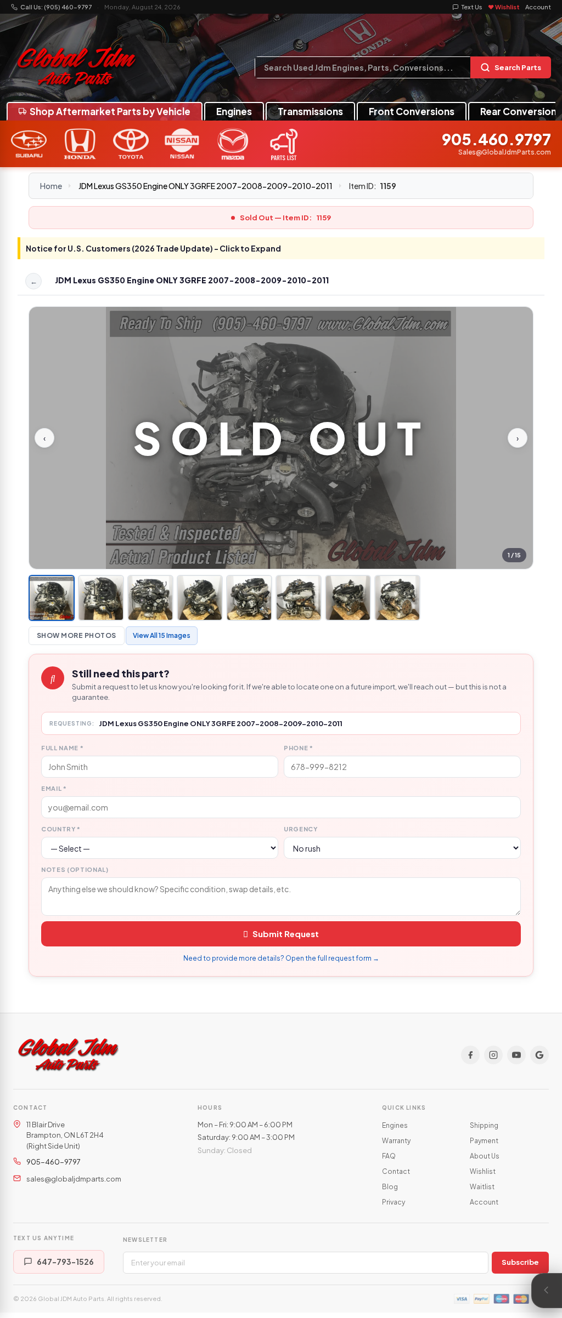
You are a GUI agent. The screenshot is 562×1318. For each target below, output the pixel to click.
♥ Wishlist (504, 6)
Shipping (484, 1125)
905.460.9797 (496, 139)
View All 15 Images (161, 635)
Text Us (472, 6)
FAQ (389, 1156)
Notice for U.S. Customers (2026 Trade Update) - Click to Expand (153, 248)
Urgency (301, 828)
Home (51, 186)
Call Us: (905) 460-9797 (56, 6)
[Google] (539, 1055)
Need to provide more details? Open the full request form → (281, 958)
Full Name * (62, 747)
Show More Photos (76, 635)
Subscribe (520, 1262)
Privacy (393, 1202)
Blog (390, 1187)
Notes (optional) (75, 869)
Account (538, 6)
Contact (396, 1171)
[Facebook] (470, 1055)
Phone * (298, 747)
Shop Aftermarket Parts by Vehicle (110, 111)
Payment (484, 1141)
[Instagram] (493, 1055)
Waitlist (482, 1187)
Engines (234, 111)
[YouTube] (516, 1055)
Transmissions (310, 111)
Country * (61, 828)
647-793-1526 (65, 1261)
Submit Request (285, 933)
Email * (54, 788)
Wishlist (483, 1171)
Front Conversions (411, 111)
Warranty (396, 1141)
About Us (484, 1156)
